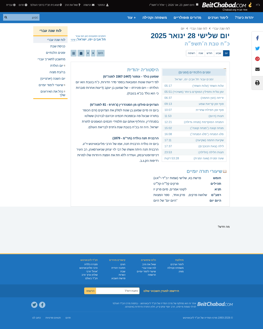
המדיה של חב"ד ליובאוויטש (197, 317)
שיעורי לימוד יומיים (146, 271)
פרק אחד (179, 195)
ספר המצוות (161, 195)
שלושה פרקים (198, 195)
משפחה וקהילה (154, 17)
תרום (21, 5)
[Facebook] (42, 305)
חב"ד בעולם (91, 278)
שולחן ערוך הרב (89, 274)
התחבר (102, 5)
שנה (201, 53)
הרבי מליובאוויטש (88, 267)
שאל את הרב (71, 5)
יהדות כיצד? (244, 17)
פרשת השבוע (118, 278)
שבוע (218, 53)
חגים (122, 264)
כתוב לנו (36, 317)
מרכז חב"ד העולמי (121, 303)
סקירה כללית (91, 264)
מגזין (181, 271)
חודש (209, 53)
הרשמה (152, 274)
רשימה (191, 53)
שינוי (73, 39)
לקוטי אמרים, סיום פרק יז (169, 189)
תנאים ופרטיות (53, 317)
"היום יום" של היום (165, 200)
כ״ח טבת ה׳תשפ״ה (207, 43)
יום (182, 28)
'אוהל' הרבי (92, 271)
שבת (122, 271)
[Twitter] (34, 305)
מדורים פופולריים (187, 17)
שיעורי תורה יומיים (204, 171)
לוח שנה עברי (221, 28)
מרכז (214, 317)
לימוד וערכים (218, 17)
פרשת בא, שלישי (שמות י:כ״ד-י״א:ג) (177, 178)
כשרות (122, 274)
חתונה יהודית (118, 267)
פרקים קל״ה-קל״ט (166, 183)
